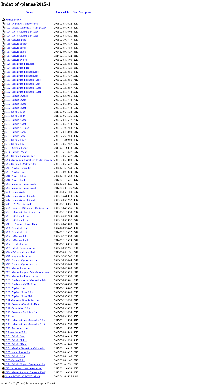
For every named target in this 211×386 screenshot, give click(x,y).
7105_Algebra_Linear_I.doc (19, 292)
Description (85, 12)
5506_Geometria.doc (15, 192)
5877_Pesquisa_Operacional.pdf (21, 264)
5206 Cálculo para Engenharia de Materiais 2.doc (29, 160)
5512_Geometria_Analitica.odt (20, 200)
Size (75, 12)
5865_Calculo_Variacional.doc (20, 248)
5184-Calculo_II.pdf (15, 144)
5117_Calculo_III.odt (15, 51)
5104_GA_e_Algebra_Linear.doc (21, 31)
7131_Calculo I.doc (15, 336)
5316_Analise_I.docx (15, 176)
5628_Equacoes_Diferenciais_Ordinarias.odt (27, 208)
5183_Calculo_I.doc (15, 136)
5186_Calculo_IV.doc (16, 152)
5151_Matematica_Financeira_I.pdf (22, 83)
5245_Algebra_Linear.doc (18, 168)
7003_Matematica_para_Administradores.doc (27, 272)
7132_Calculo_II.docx (16, 340)
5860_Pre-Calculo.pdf (16, 232)
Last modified (63, 12)
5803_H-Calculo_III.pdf (17, 220)
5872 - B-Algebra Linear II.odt (20, 252)
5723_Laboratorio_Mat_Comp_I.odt (23, 212)
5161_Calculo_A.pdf (15, 100)
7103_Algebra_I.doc (15, 288)
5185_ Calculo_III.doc (16, 148)
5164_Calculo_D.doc (15, 132)
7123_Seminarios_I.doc (17, 328)
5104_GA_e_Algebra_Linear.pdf (21, 35)
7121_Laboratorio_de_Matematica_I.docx (25, 320)
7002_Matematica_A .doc (18, 268)
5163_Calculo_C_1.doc (17, 128)
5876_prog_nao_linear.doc (18, 256)
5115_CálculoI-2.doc (15, 39)
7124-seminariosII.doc (16, 332)
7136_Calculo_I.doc (15, 356)
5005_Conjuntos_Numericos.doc (21, 23)
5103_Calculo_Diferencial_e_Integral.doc (25, 27)
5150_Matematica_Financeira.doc (21, 71)
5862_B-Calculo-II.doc (16, 236)
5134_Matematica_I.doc (17, 67)
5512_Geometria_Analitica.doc (20, 196)
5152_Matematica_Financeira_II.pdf (23, 91)
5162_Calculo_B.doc (15, 104)
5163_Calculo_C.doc (15, 120)
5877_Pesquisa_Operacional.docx (22, 260)
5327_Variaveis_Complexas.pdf (21, 188)
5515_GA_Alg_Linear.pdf (18, 204)
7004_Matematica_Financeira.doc (21, 276)
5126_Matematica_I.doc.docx (19, 63)
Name (29, 12)
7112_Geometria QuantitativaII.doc (22, 304)
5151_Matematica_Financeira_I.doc (22, 79)
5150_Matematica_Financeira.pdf (21, 75)
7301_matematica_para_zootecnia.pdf (23, 368)
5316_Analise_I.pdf (15, 180)
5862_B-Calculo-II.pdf (16, 240)
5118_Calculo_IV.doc (16, 59)
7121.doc (10, 316)
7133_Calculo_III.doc (16, 344)
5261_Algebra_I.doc (15, 172)
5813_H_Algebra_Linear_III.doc (21, 224)
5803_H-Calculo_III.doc (17, 216)
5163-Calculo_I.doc (15, 112)
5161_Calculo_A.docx (16, 95)
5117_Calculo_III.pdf (15, 55)
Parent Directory (13, 19)
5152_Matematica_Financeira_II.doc (23, 87)
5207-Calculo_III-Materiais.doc (20, 164)
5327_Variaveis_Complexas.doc (21, 184)
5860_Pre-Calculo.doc (16, 228)
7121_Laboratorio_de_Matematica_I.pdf (25, 324)
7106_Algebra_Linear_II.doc (19, 296)
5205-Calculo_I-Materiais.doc (20, 156)
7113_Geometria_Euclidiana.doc (21, 312)
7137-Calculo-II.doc (15, 360)
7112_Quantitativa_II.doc (17, 308)
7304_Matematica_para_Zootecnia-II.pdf (25, 372)
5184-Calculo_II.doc (15, 140)
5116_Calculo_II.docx (16, 43)
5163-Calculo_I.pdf (15, 116)
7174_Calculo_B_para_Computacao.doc (25, 364)
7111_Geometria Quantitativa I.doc (22, 300)
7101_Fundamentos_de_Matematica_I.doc (26, 280)
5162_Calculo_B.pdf (15, 108)
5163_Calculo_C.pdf (15, 124)
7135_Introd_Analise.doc (17, 352)
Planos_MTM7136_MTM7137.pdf (22, 376)
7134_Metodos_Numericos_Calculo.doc (25, 348)
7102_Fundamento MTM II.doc (21, 284)
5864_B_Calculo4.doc (16, 244)
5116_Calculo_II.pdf (15, 47)
